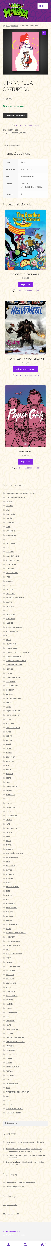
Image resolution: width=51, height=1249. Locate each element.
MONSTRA (9, 878)
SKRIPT (8, 1025)
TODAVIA (9, 1071)
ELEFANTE (9, 669)
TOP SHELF (10, 1075)
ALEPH (8, 527)
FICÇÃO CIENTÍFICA (13, 711)
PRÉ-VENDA (10, 975)
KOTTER (9, 820)
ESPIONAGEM (10, 682)
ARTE (8, 539)
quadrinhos (9, 1205)
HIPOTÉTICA (10, 757)
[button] (44, 33)
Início (8, 26)
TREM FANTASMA (12, 1083)
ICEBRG (8, 778)
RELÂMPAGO (10, 991)
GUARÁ (8, 744)
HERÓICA (9, 753)
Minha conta (8, 1245)
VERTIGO (9, 1104)
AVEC (7, 547)
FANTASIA (14, 26)
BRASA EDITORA (12, 573)
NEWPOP (9, 895)
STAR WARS (10, 1033)
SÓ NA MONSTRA (12, 1029)
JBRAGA (9, 803)
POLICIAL (9, 962)
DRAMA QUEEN (11, 644)
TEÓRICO (9, 1058)
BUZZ (8, 577)
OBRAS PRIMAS (11, 908)
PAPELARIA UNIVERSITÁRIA (16, 933)
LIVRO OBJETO (11, 828)
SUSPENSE (9, 1046)
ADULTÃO (9, 518)
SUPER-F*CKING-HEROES (15, 1037)
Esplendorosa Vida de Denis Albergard (20, 1182)
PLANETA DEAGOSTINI (14, 954)
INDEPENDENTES (12, 786)
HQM (7, 765)
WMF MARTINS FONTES (14, 1109)
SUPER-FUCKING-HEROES (15, 1042)
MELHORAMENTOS (12, 857)
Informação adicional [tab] (12, 145)
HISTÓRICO (10, 761)
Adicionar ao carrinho (15, 115)
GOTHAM (9, 736)
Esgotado (25, 284)
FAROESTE (9, 702)
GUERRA (9, 748)
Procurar (25, 1245)
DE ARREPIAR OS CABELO (15, 627)
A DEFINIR (9, 506)
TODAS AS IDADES (12, 1067)
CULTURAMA (10, 614)
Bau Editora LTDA (12, 560)
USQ (7, 1096)
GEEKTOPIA (10, 723)
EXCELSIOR (10, 690)
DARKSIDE (15, 133)
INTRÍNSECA (10, 795)
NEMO (8, 891)
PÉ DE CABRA (10, 937)
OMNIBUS (9, 916)
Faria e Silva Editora (13, 698)
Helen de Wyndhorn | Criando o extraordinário (23, 1162)
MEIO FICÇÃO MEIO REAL (15, 853)
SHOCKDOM (10, 1021)
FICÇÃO (8, 707)
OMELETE (9, 912)
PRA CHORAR (10, 970)
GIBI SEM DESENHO (13, 728)
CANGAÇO (9, 581)
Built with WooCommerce (14, 1235)
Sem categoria (11, 1012)
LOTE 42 (9, 832)
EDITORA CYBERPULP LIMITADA (17, 652)
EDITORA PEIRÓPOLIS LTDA (16, 661)
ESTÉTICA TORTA (12, 686)
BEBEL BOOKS (11, 564)
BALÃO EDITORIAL (12, 556)
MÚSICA (8, 882)
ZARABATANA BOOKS (13, 1113)
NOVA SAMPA (10, 903)
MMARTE (9, 870)
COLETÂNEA (10, 589)
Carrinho (39, 1242)
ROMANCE (9, 1000)
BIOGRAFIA (10, 568)
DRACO (8, 640)
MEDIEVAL (9, 849)
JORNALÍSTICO (11, 807)
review (15, 1205)
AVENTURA (10, 552)
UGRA (8, 1088)
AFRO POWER (10, 522)
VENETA (8, 1100)
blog (4, 1205)
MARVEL (9, 845)
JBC (7, 799)
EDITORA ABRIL (11, 648)
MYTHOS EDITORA (12, 887)
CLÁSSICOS (10, 585)
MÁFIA (8, 836)
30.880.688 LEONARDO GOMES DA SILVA (20, 493)
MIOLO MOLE (10, 866)
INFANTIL (9, 790)
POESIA (8, 958)
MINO (8, 861)
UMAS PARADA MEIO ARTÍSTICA (17, 1092)
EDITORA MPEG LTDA (13, 656)
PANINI (8, 929)
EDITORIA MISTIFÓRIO (14, 665)
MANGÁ (8, 841)
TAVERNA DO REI (12, 1054)
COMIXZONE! (10, 594)
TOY (7, 1079)
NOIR (7, 899)
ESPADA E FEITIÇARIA (13, 677)
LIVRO (8, 824)
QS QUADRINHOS (12, 983)
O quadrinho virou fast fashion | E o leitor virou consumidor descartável (24, 1150)
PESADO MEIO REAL (13, 941)
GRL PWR (9, 740)
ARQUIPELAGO (11, 535)
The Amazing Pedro (13, 1186)
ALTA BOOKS (10, 531)
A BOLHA (9, 501)
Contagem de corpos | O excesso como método (24, 1155)
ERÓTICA (9, 673)
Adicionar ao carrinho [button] (25, 369)
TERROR (9, 1062)
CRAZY (8, 610)
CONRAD (9, 602)
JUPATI (8, 811)
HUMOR (8, 769)
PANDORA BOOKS (12, 924)
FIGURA (8, 719)
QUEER (8, 987)
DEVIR (8, 635)
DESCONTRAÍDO (12, 631)
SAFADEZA (9, 1004)
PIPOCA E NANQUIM (13, 945)
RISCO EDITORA (11, 996)
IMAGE (8, 782)
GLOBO (8, 732)
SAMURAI (9, 1008)
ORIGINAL (9, 920)
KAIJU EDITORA (11, 815)
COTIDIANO (10, 606)
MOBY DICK (10, 874)
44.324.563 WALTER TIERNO (16, 497)
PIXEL (8, 949)
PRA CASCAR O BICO (13, 966)
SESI (7, 1016)
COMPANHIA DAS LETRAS (15, 598)
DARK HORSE (10, 619)
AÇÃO (8, 510)
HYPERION (9, 774)
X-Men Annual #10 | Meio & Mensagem (20, 1142)
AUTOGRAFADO (11, 543)
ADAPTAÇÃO (10, 514)
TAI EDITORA (10, 1050)
